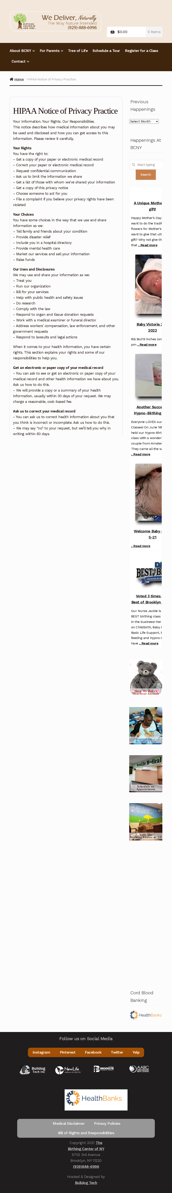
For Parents (50, 51)
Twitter (117, 1052)
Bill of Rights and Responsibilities (86, 1133)
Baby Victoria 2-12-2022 (154, 327)
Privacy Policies (107, 1123)
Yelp (136, 1052)
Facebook (93, 1052)
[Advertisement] (145, 914)
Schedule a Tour (106, 51)
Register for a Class (141, 51)
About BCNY (20, 51)
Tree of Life (78, 51)
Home (19, 79)
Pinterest (68, 1052)
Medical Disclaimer (69, 1123)
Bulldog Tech (86, 1183)
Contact (19, 61)
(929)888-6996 (86, 1167)
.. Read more (147, 245)
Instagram (41, 1052)
